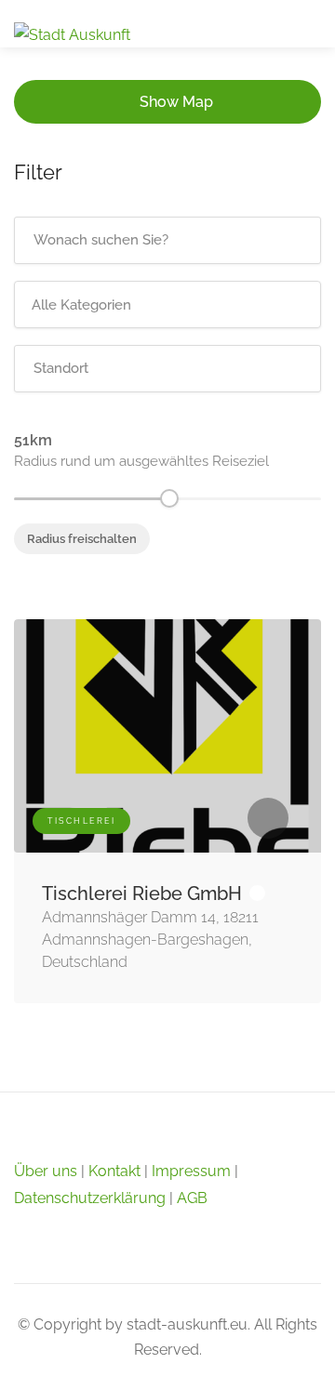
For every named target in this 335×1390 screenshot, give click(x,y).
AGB (192, 1198)
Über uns (45, 1171)
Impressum (191, 1171)
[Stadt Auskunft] (72, 34)
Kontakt (114, 1171)
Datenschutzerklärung (90, 1198)
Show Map (176, 102)
